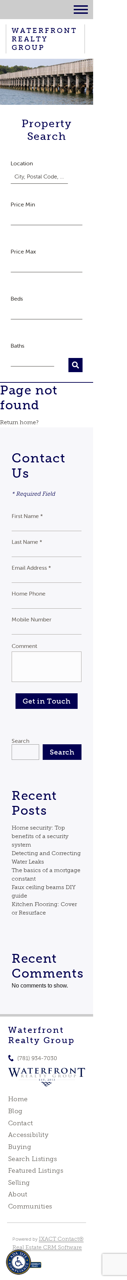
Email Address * (31, 567)
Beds (17, 298)
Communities (30, 1206)
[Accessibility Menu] (18, 1262)
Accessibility (28, 1135)
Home (18, 1099)
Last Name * (27, 541)
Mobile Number (32, 619)
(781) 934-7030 (37, 1058)
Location (22, 163)
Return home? (19, 422)
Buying (19, 1147)
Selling (19, 1183)
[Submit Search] (75, 365)
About (18, 1194)
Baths (17, 345)
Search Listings (32, 1159)
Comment (24, 645)
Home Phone (29, 593)
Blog (15, 1111)
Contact (20, 1123)
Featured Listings (35, 1170)
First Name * (27, 515)
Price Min (23, 204)
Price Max (23, 251)
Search (20, 740)
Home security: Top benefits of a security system (40, 836)
